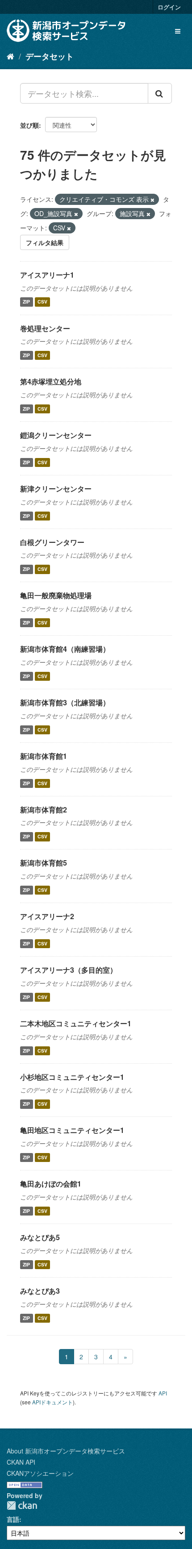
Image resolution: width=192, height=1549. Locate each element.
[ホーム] (10, 56)
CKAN (22, 1505)
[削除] (152, 199)
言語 (13, 1519)
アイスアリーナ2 (47, 916)
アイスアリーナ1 (47, 275)
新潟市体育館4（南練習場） (65, 649)
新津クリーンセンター (56, 488)
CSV (42, 302)
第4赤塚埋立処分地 (50, 381)
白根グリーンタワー (52, 542)
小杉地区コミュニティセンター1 (72, 1077)
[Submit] (160, 93)
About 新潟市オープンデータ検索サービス (66, 1450)
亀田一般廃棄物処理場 (56, 595)
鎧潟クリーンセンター (56, 435)
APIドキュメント (52, 1402)
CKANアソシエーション (40, 1473)
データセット (49, 56)
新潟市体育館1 (43, 756)
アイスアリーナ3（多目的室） (68, 970)
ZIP (26, 302)
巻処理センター (45, 328)
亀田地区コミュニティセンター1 (72, 1130)
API (163, 1393)
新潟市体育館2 (43, 809)
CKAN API (21, 1461)
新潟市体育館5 (43, 863)
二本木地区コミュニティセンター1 (75, 1023)
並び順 (29, 125)
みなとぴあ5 (40, 1237)
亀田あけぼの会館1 (50, 1183)
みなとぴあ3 (40, 1291)
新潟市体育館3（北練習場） (65, 702)
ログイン (169, 7)
